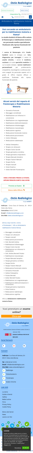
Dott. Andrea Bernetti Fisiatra (14, 253)
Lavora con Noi (7, 417)
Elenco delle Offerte (15, 190)
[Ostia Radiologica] (16, 4)
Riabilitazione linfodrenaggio (14, 244)
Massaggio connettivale (13, 232)
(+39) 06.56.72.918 (10, 362)
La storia (5, 392)
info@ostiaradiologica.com (15, 364)
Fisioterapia (10, 378)
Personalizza (18, 448)
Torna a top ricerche (9, 223)
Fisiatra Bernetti (10, 275)
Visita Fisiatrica (10, 289)
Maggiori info (7, 445)
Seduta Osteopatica (11, 273)
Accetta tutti (26, 447)
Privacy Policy (6, 404)
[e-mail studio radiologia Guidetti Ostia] (2, 17)
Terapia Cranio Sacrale (12, 247)
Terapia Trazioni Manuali (13, 266)
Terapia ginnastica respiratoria (15, 287)
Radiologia (9, 370)
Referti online (6, 399)
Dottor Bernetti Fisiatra (12, 278)
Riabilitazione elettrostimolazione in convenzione (17, 283)
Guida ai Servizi (7, 394)
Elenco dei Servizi (8, 412)
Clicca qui (16, 316)
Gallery (4, 397)
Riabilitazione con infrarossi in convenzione (15, 250)
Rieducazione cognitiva (12, 294)
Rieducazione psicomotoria (14, 240)
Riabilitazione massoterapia (14, 256)
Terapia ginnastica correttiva (14, 261)
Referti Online (24, 10)
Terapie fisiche (10, 263)
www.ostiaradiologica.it (15, 215)
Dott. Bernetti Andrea (12, 242)
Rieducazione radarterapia (13, 292)
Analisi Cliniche (11, 382)
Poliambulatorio (11, 374)
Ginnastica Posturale (12, 271)
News (4, 414)
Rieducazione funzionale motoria (16, 268)
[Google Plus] (14, 345)
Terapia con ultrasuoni (12, 235)
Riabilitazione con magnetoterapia (16, 280)
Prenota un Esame (15, 186)
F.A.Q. (4, 402)
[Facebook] (4, 345)
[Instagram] (25, 345)
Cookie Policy (6, 407)
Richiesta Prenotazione (7, 10)
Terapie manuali (10, 237)
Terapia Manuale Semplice (13, 258)
